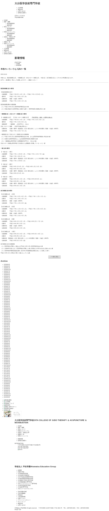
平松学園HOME (19, 17)
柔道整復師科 (11, 23)
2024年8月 (7, 284)
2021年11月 (7, 320)
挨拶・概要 (21, 427)
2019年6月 (7, 353)
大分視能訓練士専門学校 (25, 482)
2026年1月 (7, 268)
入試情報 (20, 7)
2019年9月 (7, 351)
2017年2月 (7, 375)
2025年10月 (7, 269)
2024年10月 (7, 281)
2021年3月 (7, 333)
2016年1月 (7, 392)
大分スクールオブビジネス (25, 488)
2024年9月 (7, 283)
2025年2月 (7, 276)
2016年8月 (7, 385)
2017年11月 (7, 365)
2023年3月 (7, 304)
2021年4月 (7, 331)
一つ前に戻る (54, 256)
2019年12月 (7, 348)
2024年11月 (7, 279)
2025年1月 (7, 278)
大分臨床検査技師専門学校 (25, 478)
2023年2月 (7, 306)
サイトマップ (21, 501)
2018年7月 (7, 358)
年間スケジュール (23, 436)
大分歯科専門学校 (23, 487)
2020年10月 (7, 338)
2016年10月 (7, 382)
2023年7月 (7, 299)
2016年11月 (7, 380)
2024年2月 (7, 289)
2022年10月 (7, 310)
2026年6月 (7, 264)
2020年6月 (7, 343)
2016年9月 (7, 383)
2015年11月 (7, 393)
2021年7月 (7, 326)
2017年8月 (7, 367)
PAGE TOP (18, 509)
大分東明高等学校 (23, 473)
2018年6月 (7, 360)
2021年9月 (7, 323)
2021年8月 (7, 325)
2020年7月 (7, 341)
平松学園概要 (21, 493)
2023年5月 (7, 303)
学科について (21, 429)
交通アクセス (21, 498)
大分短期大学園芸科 (23, 475)
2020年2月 (7, 346)
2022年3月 (7, 315)
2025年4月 (7, 274)
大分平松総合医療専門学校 (25, 477)
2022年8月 (7, 311)
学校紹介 (20, 495)
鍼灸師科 (9, 25)
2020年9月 (7, 340)
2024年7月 (7, 286)
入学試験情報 (21, 496)
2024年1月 (7, 291)
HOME (6, 20)
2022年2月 (7, 316)
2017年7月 (7, 368)
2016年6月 (7, 387)
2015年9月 (7, 397)
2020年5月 (7, 345)
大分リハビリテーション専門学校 (27, 483)
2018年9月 (7, 355)
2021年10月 (7, 321)
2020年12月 (7, 335)
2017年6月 (7, 370)
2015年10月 (7, 395)
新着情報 (20, 439)
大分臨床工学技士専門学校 (25, 480)
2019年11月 (7, 350)
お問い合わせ (21, 11)
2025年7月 (7, 271)
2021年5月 (7, 330)
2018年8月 (7, 357)
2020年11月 (7, 336)
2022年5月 (7, 313)
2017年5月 (7, 372)
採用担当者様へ (22, 12)
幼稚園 (20, 470)
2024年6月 (7, 288)
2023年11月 (7, 293)
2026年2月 (7, 266)
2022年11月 (7, 308)
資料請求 (20, 9)
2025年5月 (7, 273)
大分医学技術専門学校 (27, 3)
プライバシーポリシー (24, 500)
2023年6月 (7, 301)
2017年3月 (7, 373)
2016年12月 (7, 378)
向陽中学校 (21, 472)
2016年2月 (7, 390)
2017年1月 (7, 377)
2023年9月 (7, 296)
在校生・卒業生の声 (23, 432)
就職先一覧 (7, 42)
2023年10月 (7, 294)
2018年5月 (7, 362)
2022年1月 (7, 318)
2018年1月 (7, 363)
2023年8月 (7, 298)
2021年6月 (7, 328)
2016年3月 (7, 388)
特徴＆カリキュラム (23, 431)
